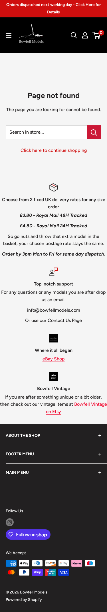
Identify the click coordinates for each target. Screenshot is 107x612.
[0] (96, 35)
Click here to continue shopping (54, 150)
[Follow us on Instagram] (10, 522)
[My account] (85, 35)
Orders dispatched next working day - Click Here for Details (53, 8)
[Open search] (74, 35)
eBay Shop (54, 359)
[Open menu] (8, 35)
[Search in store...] (94, 132)
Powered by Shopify (24, 599)
